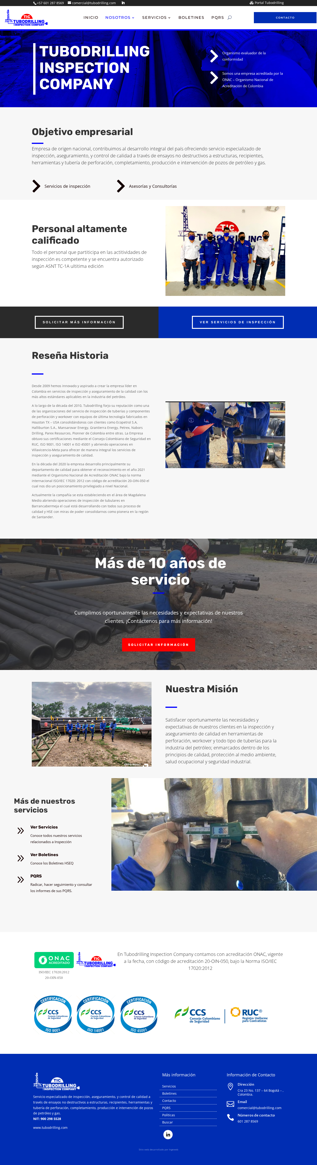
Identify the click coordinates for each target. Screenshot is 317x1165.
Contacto (285, 17)
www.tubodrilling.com (50, 1127)
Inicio (91, 18)
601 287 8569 (248, 1121)
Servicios (154, 18)
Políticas (168, 1115)
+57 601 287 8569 (50, 3)
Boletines (191, 18)
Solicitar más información (79, 322)
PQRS (217, 18)
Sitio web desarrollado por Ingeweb (158, 1149)
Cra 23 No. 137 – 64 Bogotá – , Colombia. (261, 1092)
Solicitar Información (158, 645)
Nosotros (118, 18)
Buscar (167, 1122)
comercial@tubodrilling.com (259, 1108)
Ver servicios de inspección (238, 322)
